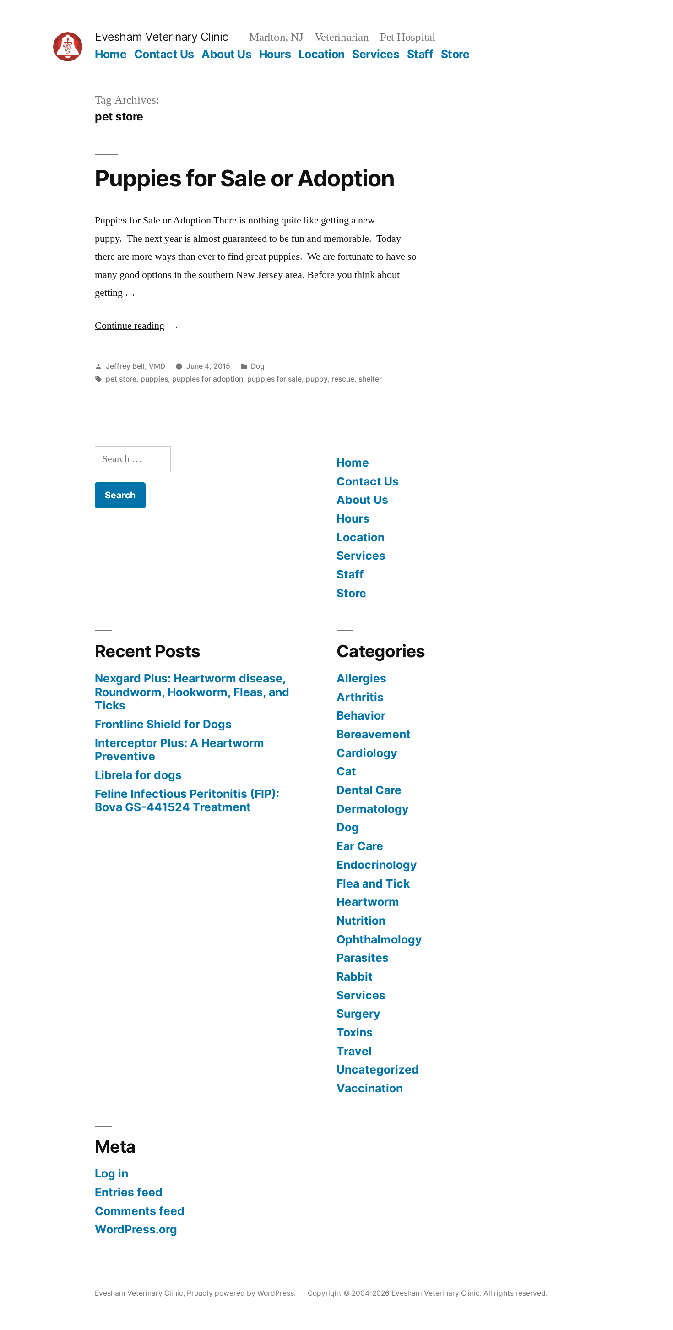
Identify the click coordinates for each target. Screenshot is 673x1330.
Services (375, 54)
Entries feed (129, 1192)
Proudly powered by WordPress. (242, 1293)
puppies (154, 379)
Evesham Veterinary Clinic (161, 37)
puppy (316, 379)
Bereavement (373, 734)
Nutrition (360, 920)
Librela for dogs (138, 775)
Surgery (358, 1013)
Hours (275, 54)
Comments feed (140, 1211)
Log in (111, 1173)
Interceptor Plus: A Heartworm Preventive (179, 749)
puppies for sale (274, 379)
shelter (370, 379)
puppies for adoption (207, 379)
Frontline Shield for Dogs (163, 724)
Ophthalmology (379, 939)
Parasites (362, 958)
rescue (342, 379)
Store (455, 54)
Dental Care (369, 790)
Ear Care (359, 846)
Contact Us (164, 54)
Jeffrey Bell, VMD (135, 366)
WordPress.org (136, 1229)
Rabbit (354, 976)
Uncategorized (377, 1069)
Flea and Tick (373, 883)
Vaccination (369, 1088)
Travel (354, 1051)
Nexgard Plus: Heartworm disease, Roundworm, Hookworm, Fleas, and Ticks (192, 691)
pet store (121, 379)
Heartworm (367, 902)
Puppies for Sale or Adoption (245, 178)
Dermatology (372, 809)
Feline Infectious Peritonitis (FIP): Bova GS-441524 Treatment (187, 800)
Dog (258, 366)
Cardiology (366, 753)
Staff (420, 54)
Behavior (360, 715)
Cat (346, 771)
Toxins (354, 1032)
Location (322, 54)
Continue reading (137, 325)
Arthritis (360, 697)
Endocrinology (376, 865)
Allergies (361, 678)
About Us (226, 54)
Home (110, 54)
